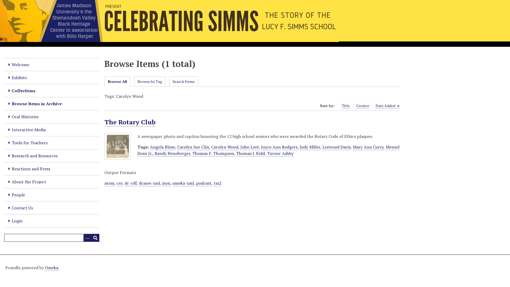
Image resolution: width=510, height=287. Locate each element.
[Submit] (95, 238)
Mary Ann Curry (368, 147)
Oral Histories (25, 117)
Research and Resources (35, 156)
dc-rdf (131, 183)
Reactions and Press (31, 169)
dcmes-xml (149, 183)
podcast (203, 183)
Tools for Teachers (30, 143)
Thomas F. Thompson (213, 153)
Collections (23, 91)
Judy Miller (310, 147)
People (18, 195)
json (166, 183)
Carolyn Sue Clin (193, 147)
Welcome (20, 64)
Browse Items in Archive (37, 104)
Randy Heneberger (172, 153)
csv (119, 183)
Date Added (386, 105)
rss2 (218, 183)
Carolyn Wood (224, 147)
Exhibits (19, 78)
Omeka (51, 268)
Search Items (184, 81)
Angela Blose (162, 147)
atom (109, 183)
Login (17, 221)
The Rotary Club (129, 122)
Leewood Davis (336, 147)
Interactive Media (29, 130)
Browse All (117, 81)
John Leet (249, 147)
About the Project (29, 182)
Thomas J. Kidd (250, 153)
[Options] (87, 238)
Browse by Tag (150, 81)
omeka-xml (183, 183)
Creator (362, 105)
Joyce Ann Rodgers (279, 147)
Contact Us (22, 208)
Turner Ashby (280, 153)
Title (346, 105)
